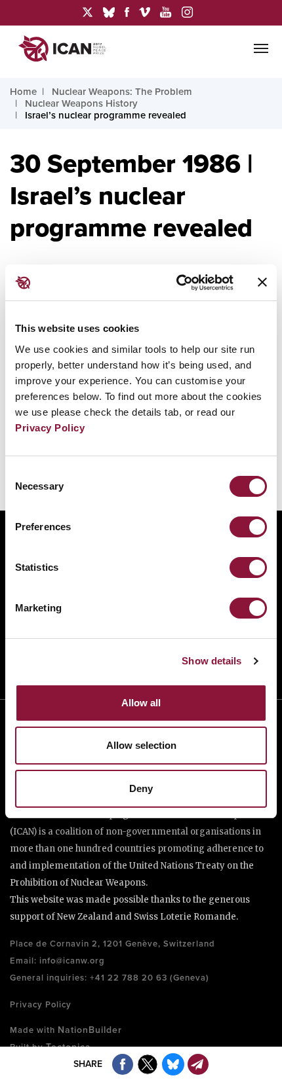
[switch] (248, 526)
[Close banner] (262, 282)
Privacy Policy (50, 427)
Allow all (141, 702)
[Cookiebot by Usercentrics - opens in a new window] (177, 282)
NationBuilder (90, 1030)
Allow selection (141, 745)
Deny (141, 788)
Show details (211, 660)
